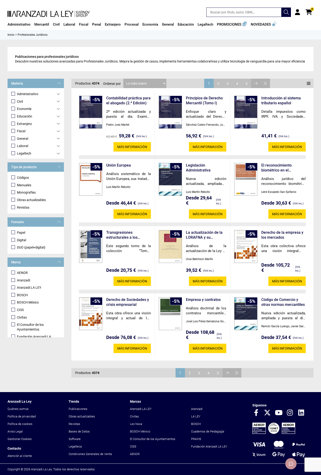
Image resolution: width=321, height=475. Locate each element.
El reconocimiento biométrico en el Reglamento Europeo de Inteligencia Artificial (281, 168)
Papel (21, 232)
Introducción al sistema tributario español (281, 100)
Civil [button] (56, 24)
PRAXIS (196, 439)
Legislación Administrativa (198, 167)
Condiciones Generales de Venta (90, 454)
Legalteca (75, 446)
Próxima (256, 83)
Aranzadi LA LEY (29, 287)
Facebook (256, 413)
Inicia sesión (297, 12)
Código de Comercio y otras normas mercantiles (283, 302)
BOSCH (22, 295)
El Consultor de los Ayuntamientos (30, 327)
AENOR (22, 273)
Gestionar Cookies (20, 439)
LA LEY (195, 416)
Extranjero (24, 124)
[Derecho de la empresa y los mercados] (246, 246)
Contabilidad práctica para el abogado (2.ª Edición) (128, 100)
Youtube (278, 413)
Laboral (22, 146)
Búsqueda (286, 12)
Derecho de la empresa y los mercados (282, 235)
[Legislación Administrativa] (170, 179)
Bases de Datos (79, 431)
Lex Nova (136, 424)
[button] (232, 24)
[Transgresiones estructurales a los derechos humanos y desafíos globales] (90, 246)
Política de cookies (20, 424)
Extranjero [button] (113, 24)
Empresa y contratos (203, 299)
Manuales (24, 185)
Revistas (23, 207)
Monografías (26, 192)
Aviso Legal (15, 431)
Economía (24, 109)
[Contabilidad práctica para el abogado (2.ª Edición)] (90, 112)
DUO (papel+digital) (31, 247)
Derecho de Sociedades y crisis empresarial (127, 302)
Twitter (267, 413)
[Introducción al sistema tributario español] (246, 112)
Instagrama (290, 413)
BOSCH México (28, 302)
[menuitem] (19, 24)
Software (75, 439)
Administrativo (27, 94)
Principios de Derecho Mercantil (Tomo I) (204, 100)
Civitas (22, 317)
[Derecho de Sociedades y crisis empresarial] (90, 313)
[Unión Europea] (90, 179)
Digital (21, 240)
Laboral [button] (69, 24)
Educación (24, 116)
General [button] (168, 24)
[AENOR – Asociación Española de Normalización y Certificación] (273, 433)
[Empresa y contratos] (170, 313)
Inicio (11, 34)
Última (265, 83)
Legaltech (24, 153)
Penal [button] (96, 24)
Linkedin (301, 413)
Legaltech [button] (205, 24)
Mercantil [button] (41, 24)
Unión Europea (118, 165)
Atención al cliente (20, 456)
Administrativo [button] (19, 24)
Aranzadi (23, 280)
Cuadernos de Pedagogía (207, 431)
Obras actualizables (31, 200)
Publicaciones (78, 409)
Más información (132, 147)
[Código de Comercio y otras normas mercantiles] (246, 313)
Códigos (23, 177)
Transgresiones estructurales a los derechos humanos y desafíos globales (123, 235)
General (22, 138)
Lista (308, 83)
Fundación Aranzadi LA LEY (209, 446)
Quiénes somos (18, 409)
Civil (20, 101)
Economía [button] (150, 24)
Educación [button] (186, 24)
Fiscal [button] (83, 24)
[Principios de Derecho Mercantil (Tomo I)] (170, 112)
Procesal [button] (132, 24)
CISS (20, 310)
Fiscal (21, 131)
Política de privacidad (22, 416)
